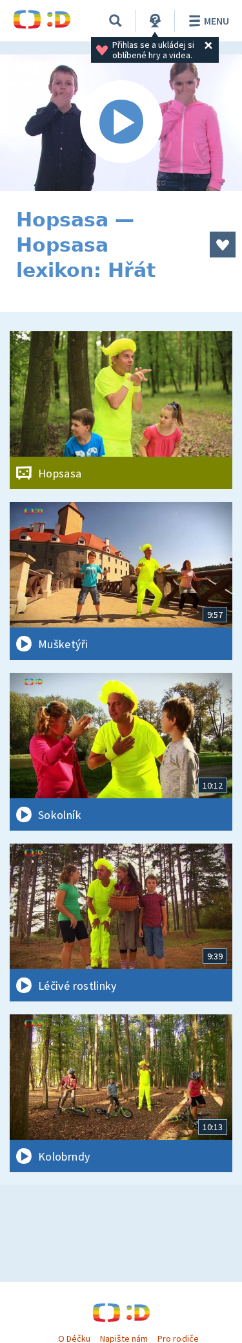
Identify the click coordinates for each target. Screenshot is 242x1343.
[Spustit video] (121, 122)
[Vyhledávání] (115, 20)
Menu (216, 20)
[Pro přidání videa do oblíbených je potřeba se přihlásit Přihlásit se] (223, 244)
